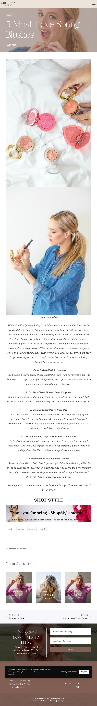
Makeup (21, 529)
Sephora (32, 529)
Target (42, 529)
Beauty (10, 529)
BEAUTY (10, 15)
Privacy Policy (59, 698)
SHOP (68, 683)
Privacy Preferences (69, 672)
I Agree (84, 672)
